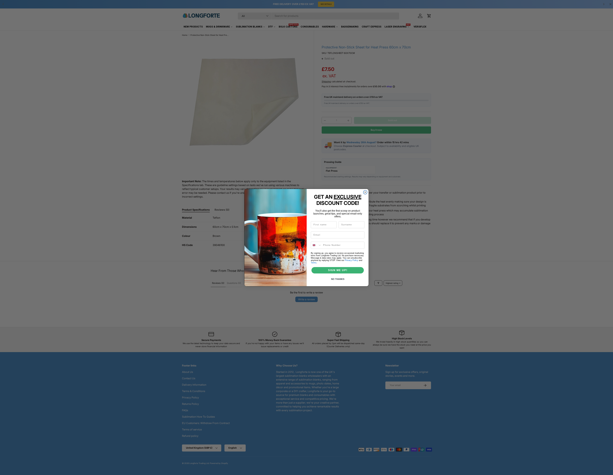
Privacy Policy (351, 260)
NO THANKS (337, 279)
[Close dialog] (365, 192)
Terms (314, 262)
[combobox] (316, 245)
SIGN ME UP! (337, 270)
